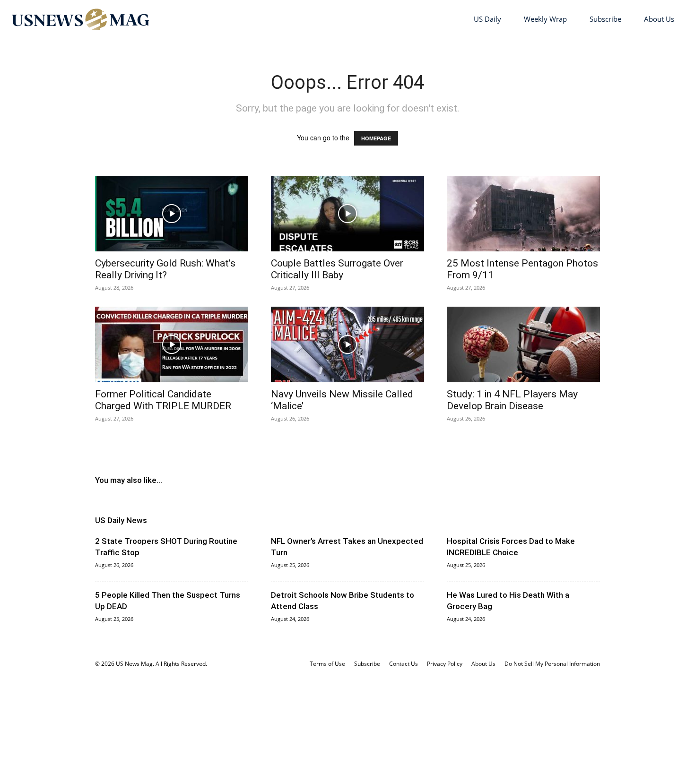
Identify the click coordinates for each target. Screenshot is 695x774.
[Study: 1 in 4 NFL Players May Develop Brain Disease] (523, 344)
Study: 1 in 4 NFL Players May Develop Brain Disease (512, 400)
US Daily (487, 19)
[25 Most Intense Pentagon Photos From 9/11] (523, 213)
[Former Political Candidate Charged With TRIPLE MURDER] (171, 344)
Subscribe (605, 19)
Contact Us (403, 664)
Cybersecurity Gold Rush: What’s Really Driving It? (165, 269)
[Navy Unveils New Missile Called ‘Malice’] (347, 344)
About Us (659, 19)
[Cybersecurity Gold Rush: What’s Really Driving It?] (171, 213)
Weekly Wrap (545, 19)
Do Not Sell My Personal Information (552, 664)
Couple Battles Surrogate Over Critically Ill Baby (337, 269)
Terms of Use (327, 664)
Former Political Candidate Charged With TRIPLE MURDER (163, 400)
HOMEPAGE (376, 138)
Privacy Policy (444, 664)
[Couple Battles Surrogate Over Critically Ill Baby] (347, 213)
